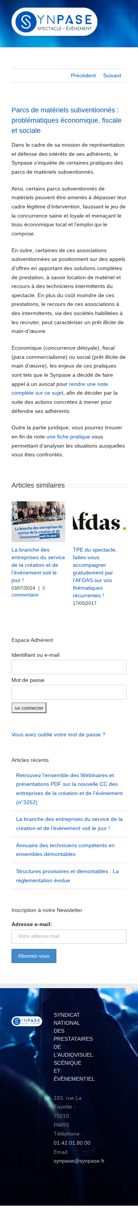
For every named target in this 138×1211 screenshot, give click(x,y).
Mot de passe (28, 680)
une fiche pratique (68, 437)
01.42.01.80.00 (72, 1143)
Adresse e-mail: (32, 924)
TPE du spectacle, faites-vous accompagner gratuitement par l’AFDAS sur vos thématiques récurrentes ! (95, 572)
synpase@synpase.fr (79, 1161)
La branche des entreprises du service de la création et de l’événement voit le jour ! (38, 565)
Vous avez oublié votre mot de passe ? (58, 734)
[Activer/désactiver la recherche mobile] (110, 14)
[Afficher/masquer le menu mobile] (123, 14)
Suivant (112, 75)
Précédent (83, 75)
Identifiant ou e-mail (35, 655)
